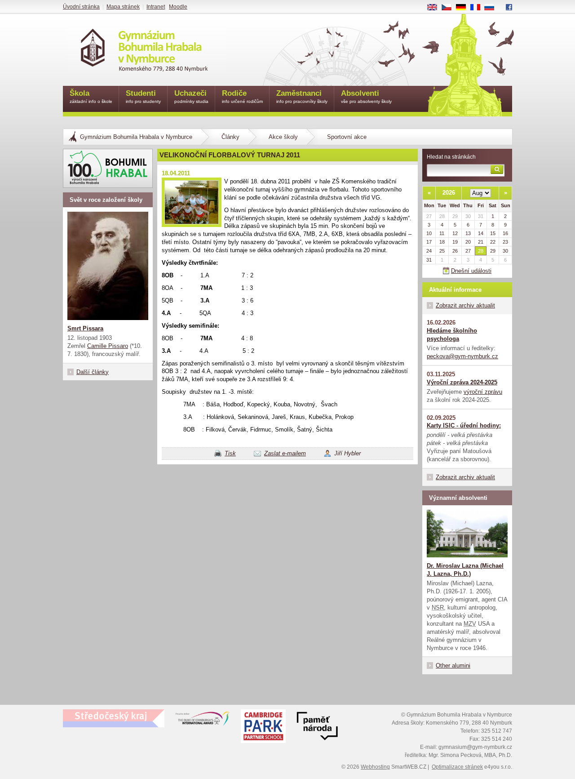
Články (230, 137)
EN (435, 7)
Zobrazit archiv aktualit (465, 305)
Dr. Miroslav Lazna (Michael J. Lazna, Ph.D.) (465, 569)
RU (493, 7)
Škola (91, 96)
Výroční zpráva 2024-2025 (462, 382)
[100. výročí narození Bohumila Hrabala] (108, 168)
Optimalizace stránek (457, 767)
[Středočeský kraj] (113, 718)
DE (464, 7)
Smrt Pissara (85, 328)
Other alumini (453, 665)
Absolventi (366, 96)
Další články (92, 372)
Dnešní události (471, 270)
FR (478, 7)
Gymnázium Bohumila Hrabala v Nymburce (136, 137)
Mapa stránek (123, 6)
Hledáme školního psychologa (452, 334)
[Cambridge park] (317, 727)
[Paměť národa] (263, 727)
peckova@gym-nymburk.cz (462, 356)
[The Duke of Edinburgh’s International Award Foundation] (202, 720)
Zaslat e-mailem (285, 453)
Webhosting (375, 767)
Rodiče (242, 96)
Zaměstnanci (301, 96)
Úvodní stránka (81, 6)
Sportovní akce (347, 137)
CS (450, 7)
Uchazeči (191, 96)
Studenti (143, 96)
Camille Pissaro (107, 346)
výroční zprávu (483, 391)
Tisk (230, 453)
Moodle (178, 6)
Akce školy (283, 137)
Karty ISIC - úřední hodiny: (464, 425)
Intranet (155, 6)
